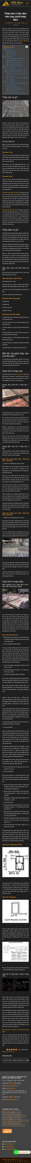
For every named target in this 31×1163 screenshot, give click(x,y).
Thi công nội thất (6, 1116)
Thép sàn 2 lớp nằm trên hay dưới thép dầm (15, 16)
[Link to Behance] (21, 1060)
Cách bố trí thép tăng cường (15, 89)
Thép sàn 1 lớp (12, 52)
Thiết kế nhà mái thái (7, 1120)
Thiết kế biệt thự (14, 1116)
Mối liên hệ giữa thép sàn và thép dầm (14, 66)
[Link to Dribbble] (10, 1161)
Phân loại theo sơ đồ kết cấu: (15, 60)
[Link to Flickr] (15, 1161)
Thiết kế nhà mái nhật (15, 1118)
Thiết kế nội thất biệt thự (15, 1123)
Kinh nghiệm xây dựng (19, 22)
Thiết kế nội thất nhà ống (19, 1125)
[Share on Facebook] (3, 1060)
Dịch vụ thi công (17, 1111)
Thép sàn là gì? (8, 49)
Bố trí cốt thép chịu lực (13, 87)
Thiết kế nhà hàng (6, 1118)
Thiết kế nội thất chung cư (8, 1125)
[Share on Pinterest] (8, 1060)
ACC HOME (19, 1159)
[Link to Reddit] (25, 1161)
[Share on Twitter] (6, 1060)
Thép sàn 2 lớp (12, 54)
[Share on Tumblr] (12, 1060)
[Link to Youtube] (27, 1060)
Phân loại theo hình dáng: (14, 64)
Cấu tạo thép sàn (10, 51)
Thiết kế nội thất (6, 1123)
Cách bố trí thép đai (13, 91)
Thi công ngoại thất (16, 1113)
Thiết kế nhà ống (24, 1120)
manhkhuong (15, 24)
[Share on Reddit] (17, 1060)
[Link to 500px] (19, 1060)
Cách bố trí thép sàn (9, 68)
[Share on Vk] (14, 1060)
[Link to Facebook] (13, 1161)
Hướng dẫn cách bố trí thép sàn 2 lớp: (16, 72)
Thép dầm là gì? (8, 56)
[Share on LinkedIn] (10, 1060)
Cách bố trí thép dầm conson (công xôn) (16, 93)
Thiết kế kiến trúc (22, 1116)
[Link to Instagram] (23, 1060)
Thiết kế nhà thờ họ (16, 1120)
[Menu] (26, 3)
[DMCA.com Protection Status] (7, 1133)
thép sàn (12, 1051)
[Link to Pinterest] (22, 1161)
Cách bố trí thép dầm (9, 81)
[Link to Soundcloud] (25, 1060)
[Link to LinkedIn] (20, 1161)
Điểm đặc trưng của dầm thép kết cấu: (16, 58)
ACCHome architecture (7, 1111)
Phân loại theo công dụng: (14, 62)
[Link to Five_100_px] (6, 1161)
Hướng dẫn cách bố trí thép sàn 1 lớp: (16, 70)
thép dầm (7, 1051)
